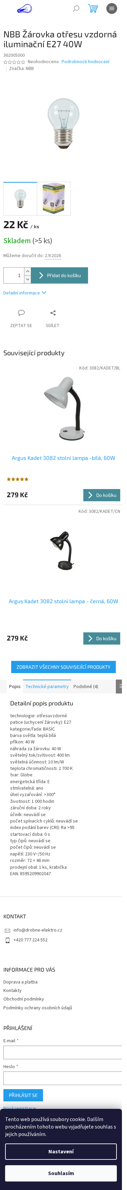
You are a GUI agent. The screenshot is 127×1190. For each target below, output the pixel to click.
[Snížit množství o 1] (27, 279)
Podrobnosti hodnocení (85, 62)
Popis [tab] (15, 686)
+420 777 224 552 (30, 940)
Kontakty (12, 990)
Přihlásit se (23, 1095)
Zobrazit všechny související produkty (63, 667)
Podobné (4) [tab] (85, 686)
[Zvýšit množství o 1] (27, 271)
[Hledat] (76, 8)
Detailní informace (21, 293)
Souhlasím (61, 1173)
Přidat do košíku (64, 275)
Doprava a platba (20, 982)
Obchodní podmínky (23, 999)
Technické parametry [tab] (47, 686)
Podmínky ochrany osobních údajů (37, 1008)
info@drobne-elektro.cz (38, 930)
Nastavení (60, 1151)
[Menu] (112, 8)
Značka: (21, 68)
